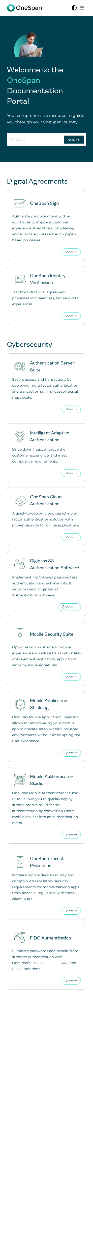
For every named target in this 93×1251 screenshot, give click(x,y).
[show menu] (82, 8)
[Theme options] (74, 8)
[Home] (24, 8)
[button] (82, 1239)
